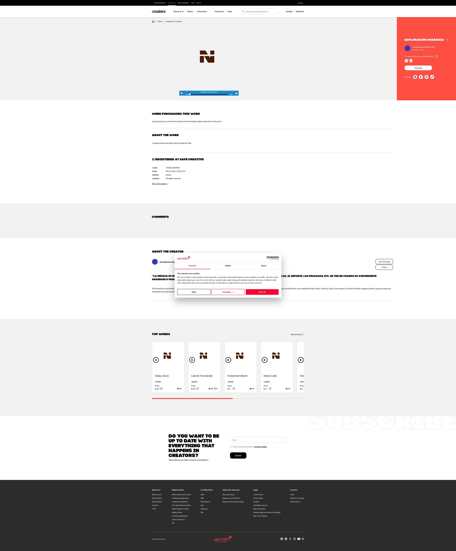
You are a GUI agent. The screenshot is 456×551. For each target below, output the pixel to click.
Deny (194, 292)
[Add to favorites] (447, 40)
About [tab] (263, 266)
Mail (202, 498)
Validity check (177, 512)
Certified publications (180, 516)
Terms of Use (258, 494)
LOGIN (289, 11)
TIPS (192, 3)
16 (180, 388)
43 (212, 388)
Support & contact (297, 498)
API (173, 523)
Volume (236, 93)
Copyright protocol (260, 505)
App (202, 505)
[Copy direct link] (432, 77)
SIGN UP (300, 11)
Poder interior (237, 376)
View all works (296, 334)
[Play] (156, 360)
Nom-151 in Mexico (260, 516)
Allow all (262, 292)
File (202, 512)
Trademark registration (180, 498)
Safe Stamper (183, 3)
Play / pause (181, 93)
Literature (202, 11)
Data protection (259, 509)
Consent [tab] (192, 266)
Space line (270, 376)
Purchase (418, 68)
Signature (204, 509)
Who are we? (157, 494)
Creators (172, 3)
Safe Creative (160, 3)
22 (253, 388)
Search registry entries (180, 509)
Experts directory (178, 519)
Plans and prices (229, 494)
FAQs (292, 494)
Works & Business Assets (181, 494)
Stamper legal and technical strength (266, 512)
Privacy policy (258, 498)
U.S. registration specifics (181, 505)
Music (190, 11)
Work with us (295, 502)
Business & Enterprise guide (233, 502)
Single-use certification (231, 498)
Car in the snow (201, 376)
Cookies (256, 502)
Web (202, 494)
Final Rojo (162, 376)
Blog (199, 3)
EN (299, 3)
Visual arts (178, 11)
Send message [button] (384, 261)
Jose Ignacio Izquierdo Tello (423, 47)
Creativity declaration (180, 502)
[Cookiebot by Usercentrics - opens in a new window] (268, 258)
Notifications (205, 502)
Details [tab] (228, 266)
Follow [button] (384, 267)
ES (302, 3)
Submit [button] (238, 455)
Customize (226, 292)
